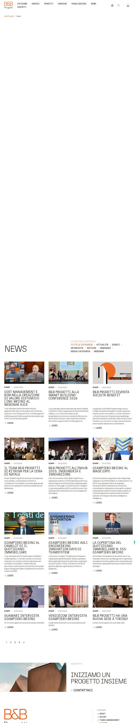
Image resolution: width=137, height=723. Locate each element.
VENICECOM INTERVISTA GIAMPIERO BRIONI (68, 617)
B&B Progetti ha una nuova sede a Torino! (110, 617)
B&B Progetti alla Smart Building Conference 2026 (64, 395)
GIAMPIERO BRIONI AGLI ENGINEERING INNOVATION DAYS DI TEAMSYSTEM (68, 547)
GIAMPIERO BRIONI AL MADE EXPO (110, 469)
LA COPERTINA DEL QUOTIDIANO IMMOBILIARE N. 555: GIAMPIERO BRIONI (110, 547)
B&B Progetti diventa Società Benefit (111, 393)
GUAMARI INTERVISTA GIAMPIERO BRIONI (21, 617)
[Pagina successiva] (23, 642)
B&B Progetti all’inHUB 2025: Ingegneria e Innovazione (68, 471)
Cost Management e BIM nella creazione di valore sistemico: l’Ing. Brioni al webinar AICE (22, 398)
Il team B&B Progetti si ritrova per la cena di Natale (23, 471)
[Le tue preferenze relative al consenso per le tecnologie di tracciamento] (134, 542)
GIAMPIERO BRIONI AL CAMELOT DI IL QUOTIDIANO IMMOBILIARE (22, 547)
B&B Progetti (9, 16)
